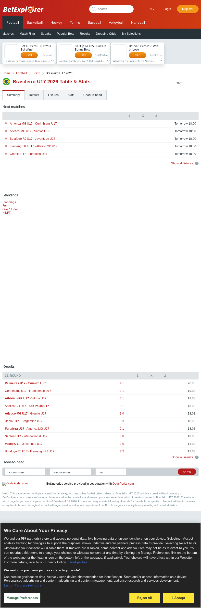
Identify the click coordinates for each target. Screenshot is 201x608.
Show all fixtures (182, 163)
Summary (13, 95)
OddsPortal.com (123, 483)
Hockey (56, 22)
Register (187, 9)
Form (5, 205)
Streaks (46, 33)
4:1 (122, 383)
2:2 (122, 451)
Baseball (94, 22)
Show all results (183, 457)
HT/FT (6, 212)
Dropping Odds (106, 33)
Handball (138, 22)
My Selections (131, 33)
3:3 (122, 421)
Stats (71, 95)
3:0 (122, 413)
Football (12, 22)
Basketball (35, 22)
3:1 (122, 398)
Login (167, 9)
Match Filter (27, 33)
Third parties (77, 562)
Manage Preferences (22, 598)
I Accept (178, 598)
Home (6, 73)
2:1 (122, 428)
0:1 (122, 406)
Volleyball (116, 22)
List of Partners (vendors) (23, 585)
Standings (9, 202)
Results (85, 33)
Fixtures (53, 95)
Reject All (144, 598)
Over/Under (10, 209)
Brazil (36, 73)
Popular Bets (65, 33)
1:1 (122, 391)
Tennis (75, 22)
